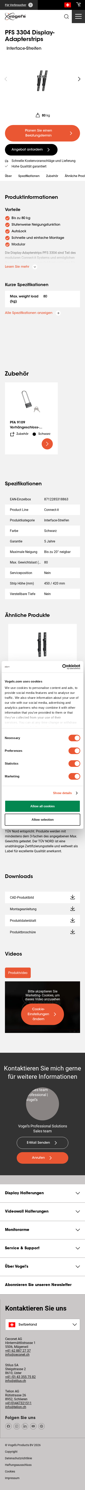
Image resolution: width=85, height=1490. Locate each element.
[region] (42, 79)
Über (8, 176)
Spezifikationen (29, 176)
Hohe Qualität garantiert (29, 166)
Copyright (11, 1451)
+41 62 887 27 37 (18, 1351)
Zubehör (52, 176)
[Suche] (68, 6)
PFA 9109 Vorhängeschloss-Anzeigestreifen (24, 427)
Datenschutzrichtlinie (18, 1458)
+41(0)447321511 (18, 1403)
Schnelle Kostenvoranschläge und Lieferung (44, 161)
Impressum (12, 1478)
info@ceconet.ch (17, 1355)
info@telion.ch (15, 1407)
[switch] (74, 750)
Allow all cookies (42, 806)
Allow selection (43, 819)
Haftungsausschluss (18, 1464)
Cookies (10, 1471)
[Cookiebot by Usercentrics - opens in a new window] (62, 667)
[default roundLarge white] (79, 79)
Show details (62, 793)
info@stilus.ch (15, 1381)
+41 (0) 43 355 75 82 (20, 1377)
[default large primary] (47, 443)
